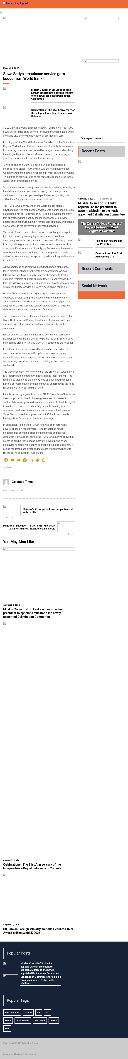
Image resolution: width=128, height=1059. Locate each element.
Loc (4, 467)
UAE (7, 1028)
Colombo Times (22, 482)
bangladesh (12, 1012)
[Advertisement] (101, 111)
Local (9, 467)
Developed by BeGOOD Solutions (20, 1054)
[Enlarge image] (114, 20)
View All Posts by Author (13, 491)
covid (28, 1012)
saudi (54, 1020)
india (8, 1020)
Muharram (23, 1020)
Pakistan (40, 1020)
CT (38, 1012)
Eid (47, 1012)
